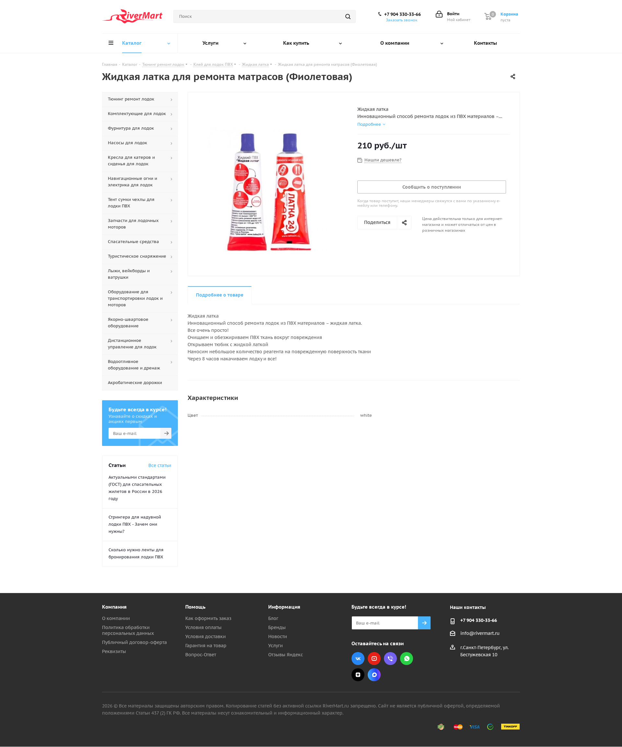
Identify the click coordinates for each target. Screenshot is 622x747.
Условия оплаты (203, 627)
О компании (116, 618)
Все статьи (159, 465)
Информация (284, 607)
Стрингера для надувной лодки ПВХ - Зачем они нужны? (135, 524)
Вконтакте (357, 658)
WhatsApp (406, 658)
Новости (277, 636)
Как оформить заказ (208, 618)
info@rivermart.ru (480, 633)
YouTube (374, 658)
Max (374, 674)
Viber (390, 658)
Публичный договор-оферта (134, 642)
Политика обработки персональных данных (128, 630)
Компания (114, 607)
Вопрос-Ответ (200, 655)
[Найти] (348, 16)
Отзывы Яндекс (285, 655)
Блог (273, 618)
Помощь (195, 607)
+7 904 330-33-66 (402, 14)
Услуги (275, 645)
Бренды (277, 627)
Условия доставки (205, 636)
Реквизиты (114, 651)
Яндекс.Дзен (357, 674)
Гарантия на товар (205, 645)
